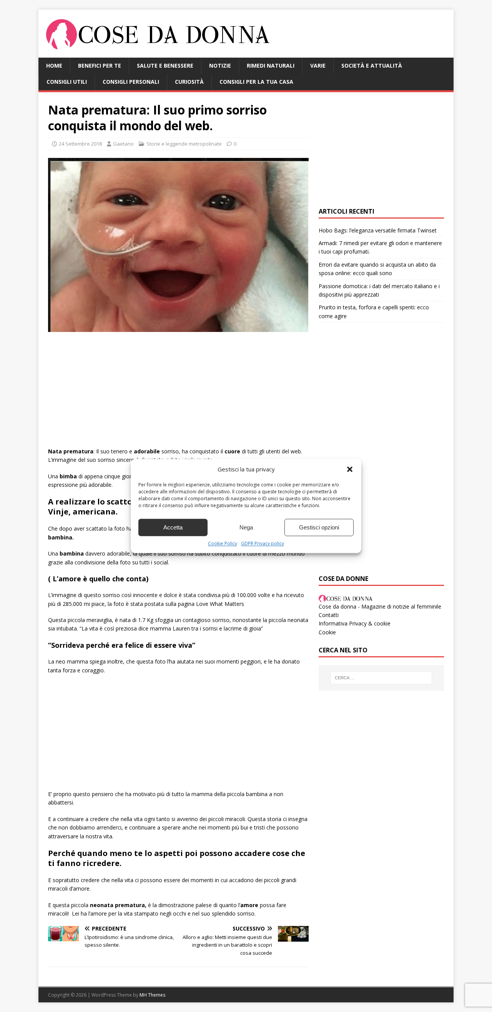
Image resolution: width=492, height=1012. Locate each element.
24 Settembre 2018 (80, 143)
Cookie (327, 632)
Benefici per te (99, 65)
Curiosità (189, 81)
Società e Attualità (371, 65)
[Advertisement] (178, 393)
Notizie (220, 65)
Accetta (173, 527)
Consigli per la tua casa (256, 81)
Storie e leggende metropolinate (184, 143)
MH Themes (152, 995)
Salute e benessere (165, 65)
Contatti (329, 615)
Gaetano (123, 143)
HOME (54, 65)
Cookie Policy (222, 543)
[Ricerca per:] (381, 677)
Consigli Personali (131, 81)
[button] (350, 469)
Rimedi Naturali (270, 65)
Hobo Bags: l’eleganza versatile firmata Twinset (378, 230)
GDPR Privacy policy (262, 543)
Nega (246, 527)
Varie (318, 65)
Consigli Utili (67, 81)
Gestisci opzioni (319, 527)
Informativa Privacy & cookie (355, 623)
